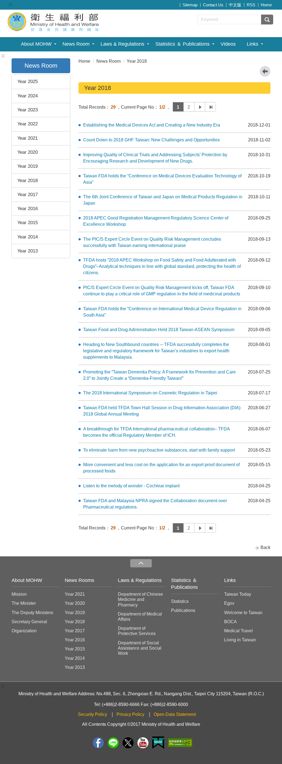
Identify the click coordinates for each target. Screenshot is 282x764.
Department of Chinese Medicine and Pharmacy (140, 599)
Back (265, 547)
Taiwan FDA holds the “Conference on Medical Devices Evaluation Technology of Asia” (162, 179)
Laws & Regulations (122, 44)
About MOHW (36, 44)
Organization (24, 630)
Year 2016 (27, 208)
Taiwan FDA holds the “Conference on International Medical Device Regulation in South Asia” (162, 311)
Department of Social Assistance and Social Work (139, 648)
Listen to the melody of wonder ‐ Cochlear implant (131, 485)
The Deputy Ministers (32, 612)
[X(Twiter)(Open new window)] (128, 742)
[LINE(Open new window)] (113, 742)
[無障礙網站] (180, 742)
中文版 (235, 4)
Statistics (180, 601)
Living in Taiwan (240, 639)
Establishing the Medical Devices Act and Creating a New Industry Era (151, 125)
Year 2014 (27, 237)
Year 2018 (27, 180)
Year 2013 (27, 251)
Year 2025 (27, 81)
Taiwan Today (237, 594)
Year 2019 (27, 166)
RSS (251, 4)
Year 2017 (27, 194)
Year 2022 (27, 124)
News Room (76, 44)
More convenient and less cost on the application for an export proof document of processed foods (161, 467)
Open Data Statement (175, 714)
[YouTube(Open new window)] (142, 742)
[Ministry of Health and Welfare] (54, 21)
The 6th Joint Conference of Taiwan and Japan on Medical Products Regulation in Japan (162, 199)
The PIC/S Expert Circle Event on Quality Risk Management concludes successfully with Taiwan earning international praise (152, 242)
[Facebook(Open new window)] (98, 742)
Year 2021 (27, 138)
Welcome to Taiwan (243, 612)
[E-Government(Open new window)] (158, 742)
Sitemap (190, 4)
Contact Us (213, 4)
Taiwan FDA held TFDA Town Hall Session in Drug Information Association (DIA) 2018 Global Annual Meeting (161, 410)
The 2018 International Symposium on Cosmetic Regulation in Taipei (150, 393)
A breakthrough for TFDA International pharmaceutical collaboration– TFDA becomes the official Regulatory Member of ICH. (156, 432)
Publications (183, 610)
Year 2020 (27, 152)
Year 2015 (27, 222)
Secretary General (29, 621)
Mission (19, 594)
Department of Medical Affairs (140, 617)
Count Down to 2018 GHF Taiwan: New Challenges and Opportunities (151, 140)
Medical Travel (238, 630)
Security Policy (92, 714)
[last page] (210, 107)
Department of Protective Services (137, 631)
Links (252, 44)
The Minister (24, 603)
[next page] (199, 107)
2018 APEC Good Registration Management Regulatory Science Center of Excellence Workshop (155, 221)
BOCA (230, 621)
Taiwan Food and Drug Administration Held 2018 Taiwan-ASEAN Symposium (158, 329)
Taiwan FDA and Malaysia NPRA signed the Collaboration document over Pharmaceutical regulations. (155, 503)
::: (10, 4)
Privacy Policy (130, 714)
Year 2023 (27, 109)
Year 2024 (27, 95)
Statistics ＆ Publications (182, 44)
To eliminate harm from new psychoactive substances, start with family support (159, 450)
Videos (228, 44)
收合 (141, 563)
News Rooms (79, 580)
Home (266, 4)
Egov (229, 603)
